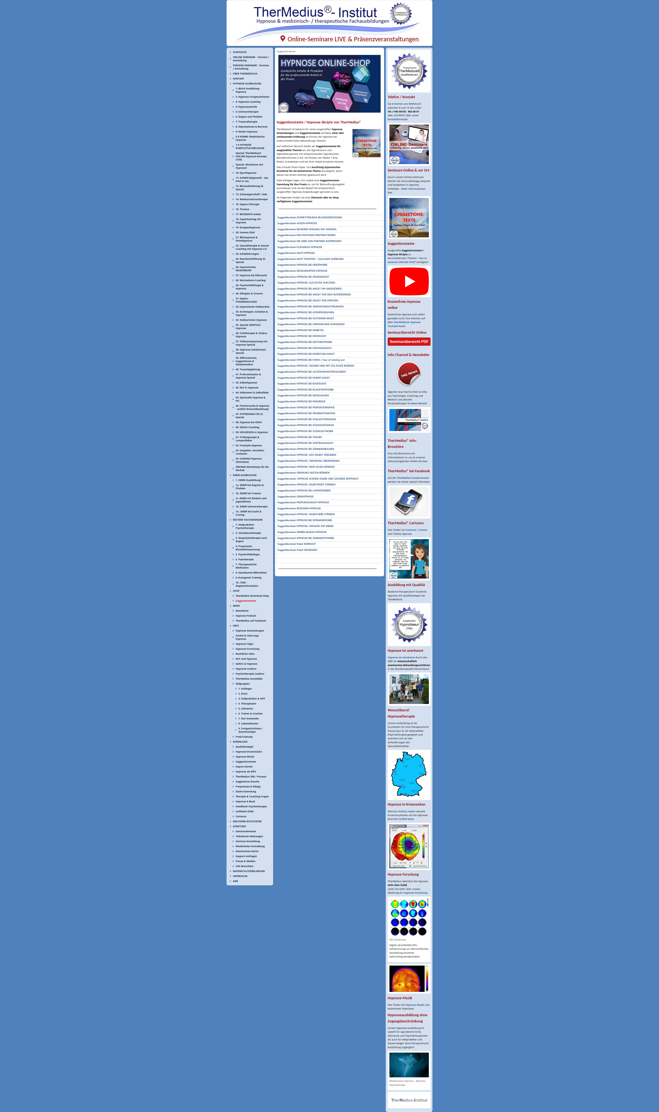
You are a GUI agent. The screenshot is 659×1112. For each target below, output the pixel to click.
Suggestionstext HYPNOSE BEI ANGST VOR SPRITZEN (308, 300)
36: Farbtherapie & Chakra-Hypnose (252, 334)
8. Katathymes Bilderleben (251, 572)
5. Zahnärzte (245, 708)
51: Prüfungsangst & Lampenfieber (247, 438)
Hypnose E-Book (245, 801)
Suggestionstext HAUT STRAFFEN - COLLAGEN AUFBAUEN (311, 259)
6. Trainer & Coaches (250, 713)
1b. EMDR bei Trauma (248, 493)
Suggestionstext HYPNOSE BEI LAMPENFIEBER (304, 490)
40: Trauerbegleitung (248, 369)
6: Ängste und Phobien (249, 116)
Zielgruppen (243, 683)
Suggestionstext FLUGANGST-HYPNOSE (300, 247)
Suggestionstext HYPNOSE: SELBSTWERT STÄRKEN (307, 484)
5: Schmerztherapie (247, 111)
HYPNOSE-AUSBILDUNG (247, 83)
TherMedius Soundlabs (249, 678)
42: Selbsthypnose (246, 382)
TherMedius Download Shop (252, 595)
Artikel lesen (406, 819)
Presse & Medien (245, 861)
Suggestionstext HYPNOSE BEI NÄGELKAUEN (303, 395)
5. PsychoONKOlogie (248, 554)
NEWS (236, 605)
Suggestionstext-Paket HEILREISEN (297, 550)
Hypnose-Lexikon (246, 668)
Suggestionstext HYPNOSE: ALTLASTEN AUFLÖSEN (306, 283)
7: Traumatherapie (246, 121)
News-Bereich (419, 403)
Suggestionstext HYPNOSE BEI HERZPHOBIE (302, 265)
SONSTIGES (239, 826)
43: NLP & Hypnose (247, 387)
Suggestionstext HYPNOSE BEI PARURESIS (301, 401)
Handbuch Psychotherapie (251, 806)
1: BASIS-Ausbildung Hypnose (247, 90)
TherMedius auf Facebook (251, 620)
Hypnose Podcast (246, 615)
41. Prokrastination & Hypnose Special (248, 376)
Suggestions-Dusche (247, 781)
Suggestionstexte (246, 600)
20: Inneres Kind (245, 232)
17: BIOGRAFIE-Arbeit (248, 214)
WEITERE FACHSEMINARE (248, 519)
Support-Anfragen (246, 856)
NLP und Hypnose (246, 658)
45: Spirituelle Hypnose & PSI (250, 399)
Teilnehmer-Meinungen (249, 836)
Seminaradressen (246, 831)
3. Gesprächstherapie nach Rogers (251, 539)
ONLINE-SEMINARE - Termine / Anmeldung (251, 58)
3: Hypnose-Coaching (248, 101)
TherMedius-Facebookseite (413, 477)
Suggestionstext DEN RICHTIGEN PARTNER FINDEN (307, 235)
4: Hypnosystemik (246, 106)
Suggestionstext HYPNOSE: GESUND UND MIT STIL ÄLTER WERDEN (316, 366)
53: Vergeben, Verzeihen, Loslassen (250, 452)
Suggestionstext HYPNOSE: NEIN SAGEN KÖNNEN (306, 467)
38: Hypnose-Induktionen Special (251, 351)
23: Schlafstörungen (247, 253)
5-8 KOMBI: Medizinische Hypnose (250, 138)
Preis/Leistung (244, 736)
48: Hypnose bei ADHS (249, 422)
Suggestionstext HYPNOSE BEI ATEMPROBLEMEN (306, 312)
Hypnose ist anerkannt (401, 657)
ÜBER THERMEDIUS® (245, 73)
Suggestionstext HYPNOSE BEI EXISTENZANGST (305, 348)
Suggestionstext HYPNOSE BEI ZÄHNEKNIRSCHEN (306, 449)
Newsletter (242, 610)
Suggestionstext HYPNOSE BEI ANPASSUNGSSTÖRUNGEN (311, 306)
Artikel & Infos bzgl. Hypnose (247, 637)
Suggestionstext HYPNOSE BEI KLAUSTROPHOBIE (306, 389)
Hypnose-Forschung (247, 648)
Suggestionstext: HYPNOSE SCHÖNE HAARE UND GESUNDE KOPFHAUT (318, 479)
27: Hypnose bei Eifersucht (251, 275)
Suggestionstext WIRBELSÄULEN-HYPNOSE (302, 532)
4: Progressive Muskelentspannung (248, 547)
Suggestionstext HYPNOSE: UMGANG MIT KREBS (305, 526)
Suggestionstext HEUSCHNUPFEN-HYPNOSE (302, 271)
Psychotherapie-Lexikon (250, 673)
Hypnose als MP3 (246, 771)
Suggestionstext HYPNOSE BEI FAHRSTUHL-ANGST (306, 354)
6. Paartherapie (245, 559)
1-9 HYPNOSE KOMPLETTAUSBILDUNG (250, 146)
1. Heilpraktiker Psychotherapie (245, 526)
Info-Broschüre (244, 866)
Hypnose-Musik (245, 756)
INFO (236, 625)
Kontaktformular (398, 119)
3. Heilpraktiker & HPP (251, 698)
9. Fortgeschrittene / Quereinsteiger (250, 730)
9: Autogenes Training (248, 577)
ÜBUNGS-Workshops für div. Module (252, 468)
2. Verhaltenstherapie (248, 533)
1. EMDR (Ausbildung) (248, 480)
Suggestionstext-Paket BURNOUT (297, 544)
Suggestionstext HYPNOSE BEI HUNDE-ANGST (304, 378)
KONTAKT (238, 78)
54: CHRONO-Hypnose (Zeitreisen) (249, 460)
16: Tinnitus (242, 209)
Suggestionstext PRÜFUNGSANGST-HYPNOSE (303, 502)
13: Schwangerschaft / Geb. (252, 194)
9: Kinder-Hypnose (246, 131)
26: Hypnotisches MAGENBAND (246, 268)
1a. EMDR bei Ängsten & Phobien (250, 486)
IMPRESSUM (240, 876)
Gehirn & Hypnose (246, 663)
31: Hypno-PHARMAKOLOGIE (246, 300)
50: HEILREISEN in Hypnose (252, 432)
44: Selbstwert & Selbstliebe (252, 392)
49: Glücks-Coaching (247, 427)
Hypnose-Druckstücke (249, 751)
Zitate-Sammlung (246, 791)
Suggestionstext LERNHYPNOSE (296, 496)
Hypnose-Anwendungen (250, 630)
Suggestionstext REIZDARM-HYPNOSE (299, 508)
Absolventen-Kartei (247, 851)
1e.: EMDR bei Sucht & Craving (249, 513)
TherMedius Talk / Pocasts (251, 776)
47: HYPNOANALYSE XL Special (249, 415)
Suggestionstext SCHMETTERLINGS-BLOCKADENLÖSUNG (310, 217)
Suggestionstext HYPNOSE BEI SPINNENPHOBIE (305, 520)
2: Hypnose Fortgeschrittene (252, 96)
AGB (235, 881)
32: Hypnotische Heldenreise (252, 306)
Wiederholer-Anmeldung (250, 846)
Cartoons (241, 816)
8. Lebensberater (248, 723)
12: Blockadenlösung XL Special (250, 187)
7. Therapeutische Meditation (246, 566)
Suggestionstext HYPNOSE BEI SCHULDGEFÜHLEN (306, 425)
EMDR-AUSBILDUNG (245, 475)
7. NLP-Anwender (248, 718)
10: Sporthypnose (246, 172)
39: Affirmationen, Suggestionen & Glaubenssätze (246, 361)
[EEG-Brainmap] (409, 917)
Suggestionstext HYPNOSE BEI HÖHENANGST (303, 277)
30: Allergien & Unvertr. (249, 293)
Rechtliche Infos (245, 653)
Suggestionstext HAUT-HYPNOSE (296, 253)
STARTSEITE (240, 52)
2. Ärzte (242, 693)
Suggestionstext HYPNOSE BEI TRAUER (300, 437)
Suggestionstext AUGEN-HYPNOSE (297, 223)
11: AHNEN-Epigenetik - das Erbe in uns (252, 179)
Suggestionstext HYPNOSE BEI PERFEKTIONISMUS (306, 407)
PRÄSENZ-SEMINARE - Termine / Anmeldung (251, 67)
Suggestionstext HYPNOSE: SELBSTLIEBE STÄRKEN (306, 514)
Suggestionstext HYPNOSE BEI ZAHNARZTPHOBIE (306, 538)
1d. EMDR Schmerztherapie (252, 506)
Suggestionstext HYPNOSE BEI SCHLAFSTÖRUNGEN (307, 419)
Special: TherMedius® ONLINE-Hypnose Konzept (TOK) (251, 156)
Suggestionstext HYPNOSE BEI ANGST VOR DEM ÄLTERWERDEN (314, 294)
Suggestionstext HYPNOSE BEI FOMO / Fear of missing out (311, 360)
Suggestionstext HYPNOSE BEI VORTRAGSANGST (305, 443)
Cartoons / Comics (416, 529)
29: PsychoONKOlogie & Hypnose (250, 287)
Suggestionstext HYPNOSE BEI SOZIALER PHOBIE (305, 431)
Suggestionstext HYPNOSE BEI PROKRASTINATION (306, 413)
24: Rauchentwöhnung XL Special (251, 260)
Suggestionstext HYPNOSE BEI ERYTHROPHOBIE (305, 342)
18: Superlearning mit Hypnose (248, 220)
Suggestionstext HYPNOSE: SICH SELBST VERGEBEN (307, 455)
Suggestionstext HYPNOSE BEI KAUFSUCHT (302, 383)
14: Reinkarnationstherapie (252, 199)
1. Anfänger (245, 688)
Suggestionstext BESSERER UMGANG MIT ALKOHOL (307, 229)
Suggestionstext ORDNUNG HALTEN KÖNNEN (304, 473)
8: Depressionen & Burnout (252, 126)
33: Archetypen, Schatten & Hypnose (252, 313)
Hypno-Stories (244, 766)
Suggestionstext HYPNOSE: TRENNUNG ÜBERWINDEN (308, 461)
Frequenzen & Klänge (248, 786)
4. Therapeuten (247, 703)
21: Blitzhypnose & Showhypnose (247, 239)
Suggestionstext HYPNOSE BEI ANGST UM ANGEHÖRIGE (310, 289)
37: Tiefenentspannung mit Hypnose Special (251, 343)
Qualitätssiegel (244, 746)
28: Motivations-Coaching (251, 280)
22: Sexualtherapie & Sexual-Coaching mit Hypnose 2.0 (252, 247)
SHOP (236, 590)
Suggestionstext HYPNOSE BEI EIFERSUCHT (302, 336)
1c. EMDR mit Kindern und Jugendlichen (251, 500)
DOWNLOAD (240, 741)
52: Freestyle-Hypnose (249, 445)
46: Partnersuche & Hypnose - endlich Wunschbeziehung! (252, 407)
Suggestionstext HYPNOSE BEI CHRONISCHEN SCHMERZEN (311, 324)
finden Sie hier (418, 461)
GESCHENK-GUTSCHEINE (247, 821)
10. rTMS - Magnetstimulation (247, 584)
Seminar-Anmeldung (248, 841)
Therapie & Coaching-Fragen (252, 796)
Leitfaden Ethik (245, 811)
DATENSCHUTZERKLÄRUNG (249, 871)
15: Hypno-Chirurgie (247, 204)
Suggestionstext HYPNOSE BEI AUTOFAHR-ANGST (306, 318)
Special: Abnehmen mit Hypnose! (249, 166)
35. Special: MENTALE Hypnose (248, 326)
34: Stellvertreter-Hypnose (251, 320)
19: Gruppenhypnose (248, 227)
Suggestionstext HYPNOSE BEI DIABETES (301, 330)
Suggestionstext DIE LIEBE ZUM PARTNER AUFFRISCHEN (309, 241)
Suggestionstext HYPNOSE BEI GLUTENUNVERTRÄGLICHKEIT (312, 372)
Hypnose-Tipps (244, 643)
